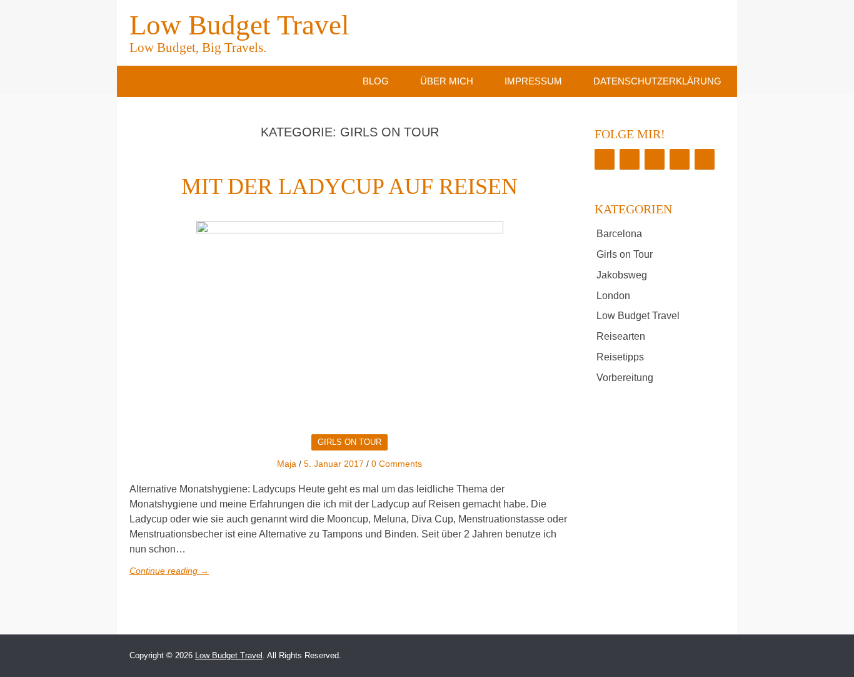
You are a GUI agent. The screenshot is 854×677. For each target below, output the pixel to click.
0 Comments (396, 464)
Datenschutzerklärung (657, 81)
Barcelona (619, 233)
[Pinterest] (680, 159)
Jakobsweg (621, 275)
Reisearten (620, 336)
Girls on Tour (349, 442)
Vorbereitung (624, 377)
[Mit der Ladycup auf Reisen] (349, 323)
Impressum (533, 81)
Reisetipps (620, 357)
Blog (376, 81)
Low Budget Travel (239, 31)
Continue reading (169, 571)
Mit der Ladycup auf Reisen (349, 186)
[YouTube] (705, 159)
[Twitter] (630, 159)
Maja (286, 464)
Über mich (446, 81)
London (613, 295)
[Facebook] (605, 159)
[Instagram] (655, 159)
